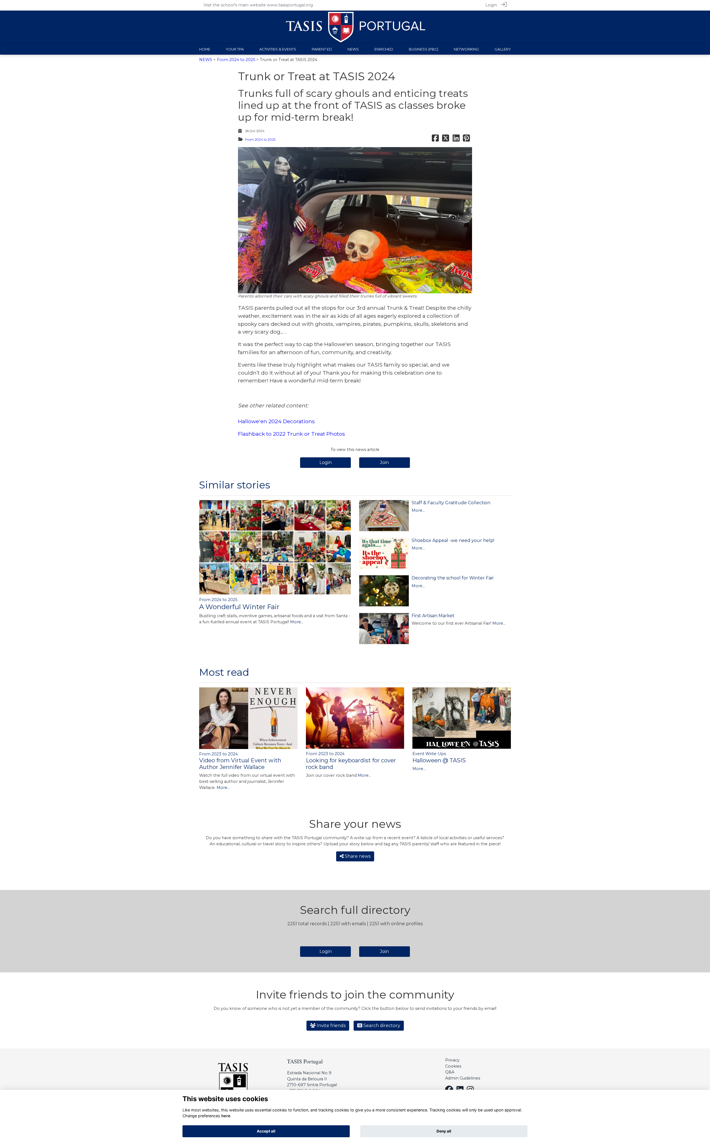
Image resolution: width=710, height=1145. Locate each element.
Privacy (452, 1060)
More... (296, 621)
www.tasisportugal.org (290, 4)
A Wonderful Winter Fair (239, 607)
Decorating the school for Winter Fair (453, 578)
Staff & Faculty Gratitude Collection (451, 502)
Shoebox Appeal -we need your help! (453, 540)
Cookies (453, 1066)
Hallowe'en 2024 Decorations (276, 421)
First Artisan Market (433, 615)
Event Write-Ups (429, 753)
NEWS (205, 59)
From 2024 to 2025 (236, 59)
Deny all (444, 1131)
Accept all (266, 1131)
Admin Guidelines (462, 1078)
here (225, 1115)
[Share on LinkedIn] (456, 139)
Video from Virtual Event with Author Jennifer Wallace (240, 763)
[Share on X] (445, 139)
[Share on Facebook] (435, 139)
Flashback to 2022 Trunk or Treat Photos (291, 433)
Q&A (449, 1072)
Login (491, 4)
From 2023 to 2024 (218, 753)
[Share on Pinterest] (466, 139)
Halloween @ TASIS (439, 760)
